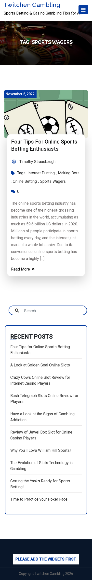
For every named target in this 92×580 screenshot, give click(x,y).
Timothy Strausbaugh (36, 161)
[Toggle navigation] (83, 9)
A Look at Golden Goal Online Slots (40, 365)
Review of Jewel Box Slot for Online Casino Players (41, 435)
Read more (21, 269)
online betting (25, 181)
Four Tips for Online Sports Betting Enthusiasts (40, 349)
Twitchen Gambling (32, 4)
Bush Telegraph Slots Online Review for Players (44, 398)
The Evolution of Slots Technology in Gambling (41, 465)
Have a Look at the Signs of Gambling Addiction (42, 417)
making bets (68, 173)
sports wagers (53, 181)
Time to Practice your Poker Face (38, 499)
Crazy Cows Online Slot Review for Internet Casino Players (40, 380)
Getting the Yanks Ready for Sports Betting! (40, 484)
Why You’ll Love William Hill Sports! (40, 450)
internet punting (41, 173)
